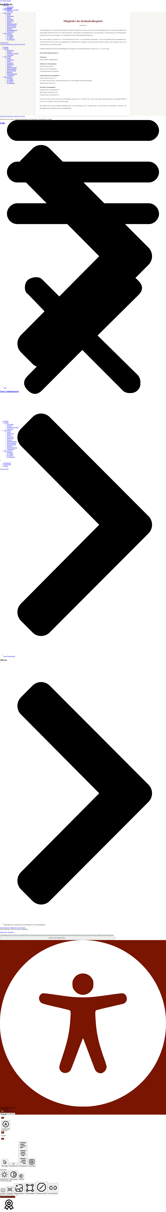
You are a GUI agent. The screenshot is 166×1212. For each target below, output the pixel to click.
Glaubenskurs (10, 32)
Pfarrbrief (9, 8)
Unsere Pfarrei (7, 13)
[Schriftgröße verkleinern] (2, 1118)
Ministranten (10, 16)
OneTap (10, 1110)
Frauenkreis (10, 19)
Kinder (9, 14)
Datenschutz (3, 932)
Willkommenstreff (12, 24)
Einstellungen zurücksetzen (8, 1197)
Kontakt (5, 466)
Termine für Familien (12, 10)
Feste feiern (10, 11)
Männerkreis (10, 21)
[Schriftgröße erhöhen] (2, 1111)
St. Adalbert (10, 36)
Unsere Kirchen (7, 33)
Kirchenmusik (7, 464)
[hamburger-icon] (0, 460)
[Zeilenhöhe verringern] (2, 1139)
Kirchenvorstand (11, 27)
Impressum (11, 932)
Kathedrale (10, 35)
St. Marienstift (11, 39)
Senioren (9, 22)
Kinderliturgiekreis (12, 30)
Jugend (9, 17)
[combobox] (57, 937)
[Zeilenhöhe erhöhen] (2, 1132)
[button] (83, 252)
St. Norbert (10, 38)
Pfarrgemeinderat (11, 25)
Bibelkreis (9, 28)
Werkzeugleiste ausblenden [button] (7, 1113)
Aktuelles (6, 5)
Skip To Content (4, 1195)
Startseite (5, 3)
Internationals (7, 463)
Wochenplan (10, 7)
